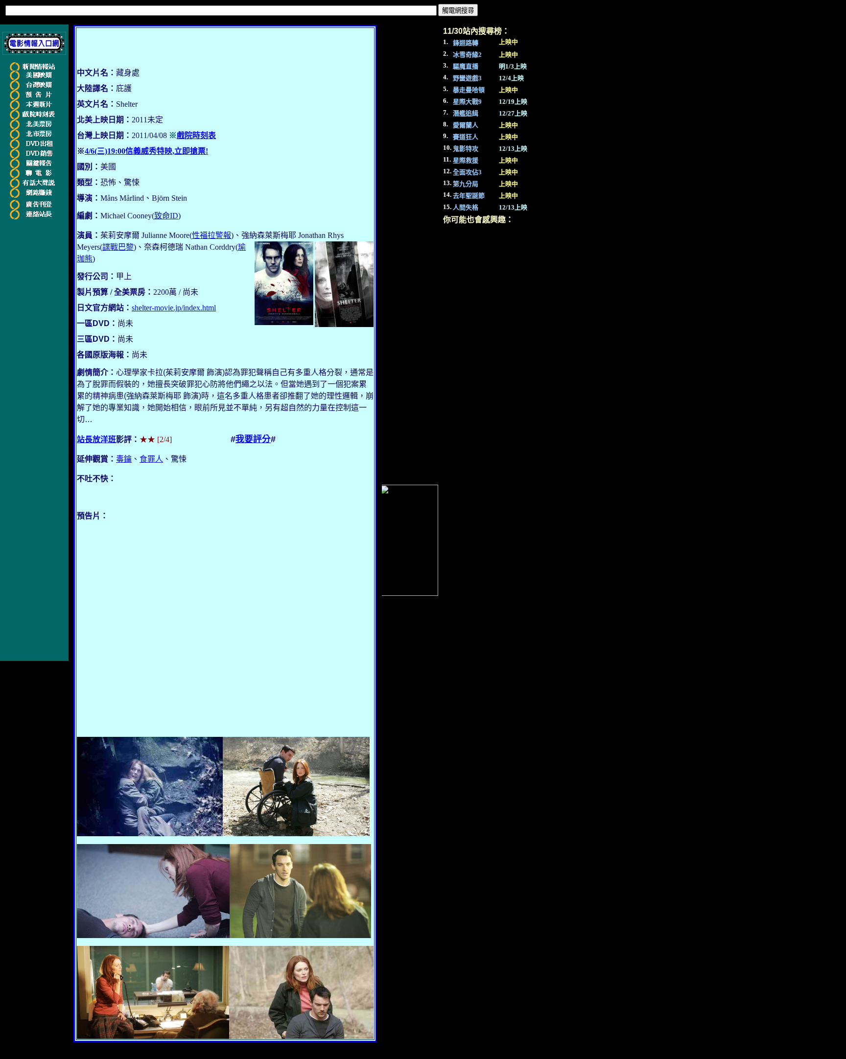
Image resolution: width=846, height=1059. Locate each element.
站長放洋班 (96, 439)
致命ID (166, 216)
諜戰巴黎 (118, 247)
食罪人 (151, 459)
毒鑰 (124, 459)
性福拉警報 (211, 235)
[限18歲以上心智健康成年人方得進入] (34, 195)
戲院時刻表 (196, 135)
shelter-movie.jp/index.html (174, 308)
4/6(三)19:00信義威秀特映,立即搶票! (146, 151)
